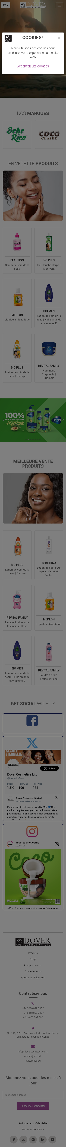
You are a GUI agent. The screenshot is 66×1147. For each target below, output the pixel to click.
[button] (59, 38)
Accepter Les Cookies (33, 66)
